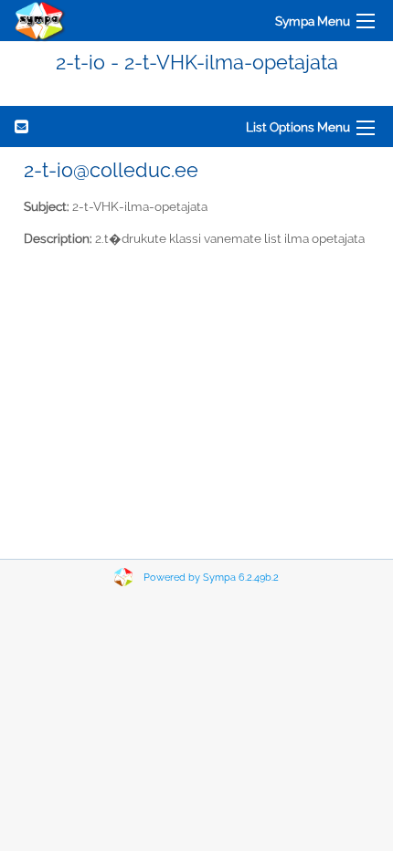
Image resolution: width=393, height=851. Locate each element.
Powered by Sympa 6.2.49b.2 (211, 577)
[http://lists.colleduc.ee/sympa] (40, 20)
